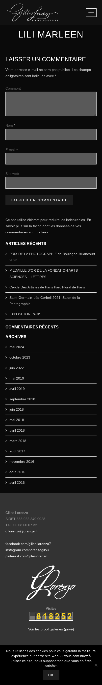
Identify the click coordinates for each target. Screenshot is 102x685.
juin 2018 (16, 409)
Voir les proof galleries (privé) (51, 629)
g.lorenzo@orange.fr (21, 531)
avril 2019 (17, 389)
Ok (51, 675)
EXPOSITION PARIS (25, 314)
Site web (12, 174)
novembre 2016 (21, 461)
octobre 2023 (19, 357)
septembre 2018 (22, 399)
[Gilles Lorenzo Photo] (32, 12)
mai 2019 (16, 378)
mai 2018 (16, 420)
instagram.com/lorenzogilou (27, 550)
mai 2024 (16, 347)
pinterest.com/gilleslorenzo (26, 556)
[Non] (95, 665)
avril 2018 (17, 430)
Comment (13, 88)
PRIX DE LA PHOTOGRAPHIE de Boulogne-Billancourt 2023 (52, 257)
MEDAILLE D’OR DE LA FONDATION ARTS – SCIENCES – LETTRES (45, 273)
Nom (10, 125)
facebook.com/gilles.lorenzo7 (28, 544)
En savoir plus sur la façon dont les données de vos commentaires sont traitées (48, 226)
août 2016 (17, 472)
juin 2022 (16, 368)
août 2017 (17, 451)
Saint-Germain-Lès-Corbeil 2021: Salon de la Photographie (44, 301)
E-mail (11, 150)
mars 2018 (17, 441)
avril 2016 (17, 482)
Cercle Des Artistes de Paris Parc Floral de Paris (47, 287)
